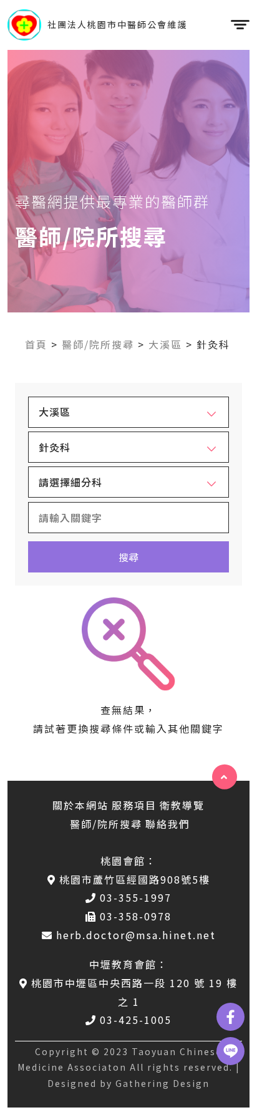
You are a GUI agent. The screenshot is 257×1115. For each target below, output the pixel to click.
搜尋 (128, 556)
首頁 (36, 344)
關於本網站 (80, 805)
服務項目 (134, 805)
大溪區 (165, 344)
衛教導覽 (182, 805)
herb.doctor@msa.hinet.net (136, 934)
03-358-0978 (136, 916)
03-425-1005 (136, 1019)
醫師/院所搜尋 (98, 344)
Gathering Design (162, 1083)
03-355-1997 (136, 897)
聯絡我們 (167, 823)
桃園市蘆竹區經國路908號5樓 (134, 879)
